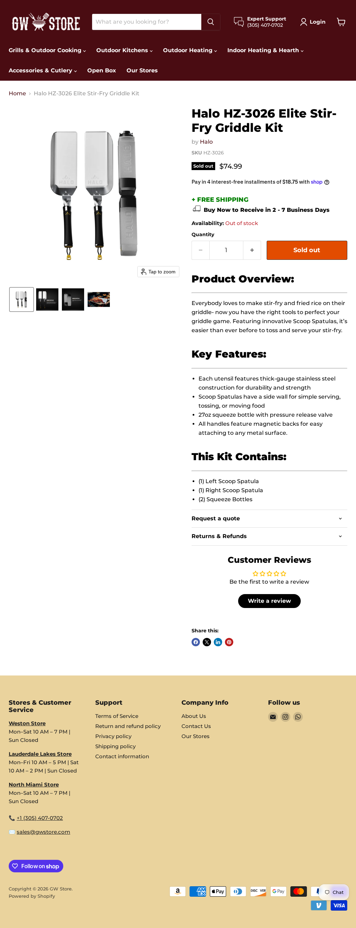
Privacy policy (113, 736)
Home (17, 93)
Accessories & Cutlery (41, 70)
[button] (314, 22)
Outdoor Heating (188, 50)
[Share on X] (207, 642)
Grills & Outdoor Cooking (46, 50)
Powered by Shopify (32, 896)
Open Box (101, 70)
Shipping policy (115, 746)
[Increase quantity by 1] (252, 250)
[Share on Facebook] (196, 642)
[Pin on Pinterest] (229, 642)
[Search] (210, 22)
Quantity (203, 234)
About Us (193, 716)
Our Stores (142, 70)
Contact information (122, 756)
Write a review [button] (269, 601)
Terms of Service (116, 716)
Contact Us (196, 726)
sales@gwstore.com (43, 832)
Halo (206, 141)
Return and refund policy (128, 726)
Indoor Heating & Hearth (264, 50)
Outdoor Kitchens (123, 50)
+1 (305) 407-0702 (40, 818)
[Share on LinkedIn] (218, 642)
